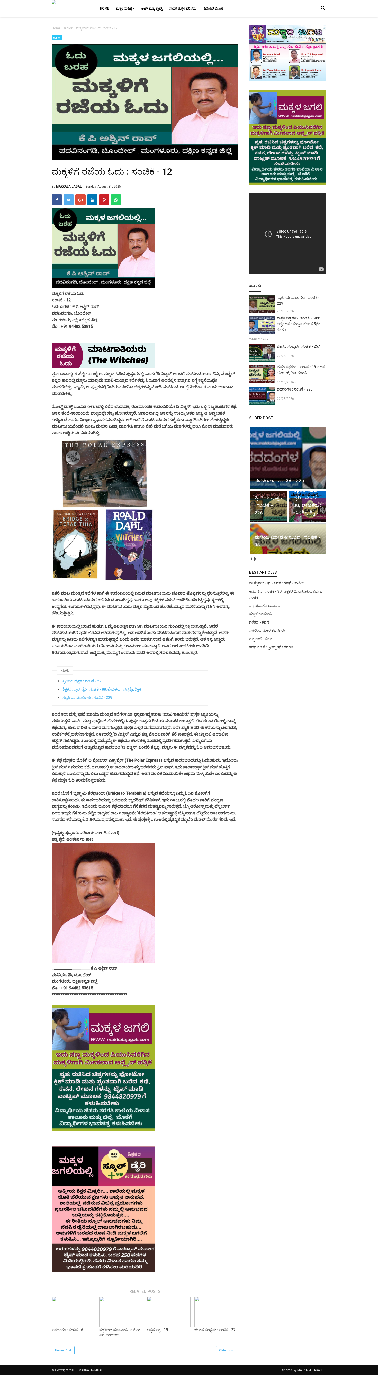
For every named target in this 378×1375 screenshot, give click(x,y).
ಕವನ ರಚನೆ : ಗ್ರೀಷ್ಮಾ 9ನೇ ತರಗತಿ (271, 647)
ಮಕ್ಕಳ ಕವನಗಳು (260, 614)
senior (57, 37)
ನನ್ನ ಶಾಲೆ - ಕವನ (260, 639)
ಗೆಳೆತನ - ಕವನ (259, 622)
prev (251, 559)
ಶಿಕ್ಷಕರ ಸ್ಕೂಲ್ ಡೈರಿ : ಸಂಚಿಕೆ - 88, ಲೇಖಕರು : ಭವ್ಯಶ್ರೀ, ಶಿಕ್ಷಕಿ (101, 689)
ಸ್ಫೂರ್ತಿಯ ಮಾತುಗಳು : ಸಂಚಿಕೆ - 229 (87, 697)
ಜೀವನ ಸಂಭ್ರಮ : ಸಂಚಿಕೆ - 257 (298, 346)
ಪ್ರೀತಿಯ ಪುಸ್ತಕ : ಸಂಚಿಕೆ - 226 (82, 681)
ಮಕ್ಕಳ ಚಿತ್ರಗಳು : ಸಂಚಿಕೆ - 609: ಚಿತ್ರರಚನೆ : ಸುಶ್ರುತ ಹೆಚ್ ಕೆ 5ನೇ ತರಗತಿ (298, 324)
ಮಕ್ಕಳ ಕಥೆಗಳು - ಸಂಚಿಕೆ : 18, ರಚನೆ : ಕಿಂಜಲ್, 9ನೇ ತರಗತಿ (301, 370)
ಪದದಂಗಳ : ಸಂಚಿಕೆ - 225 (294, 389)
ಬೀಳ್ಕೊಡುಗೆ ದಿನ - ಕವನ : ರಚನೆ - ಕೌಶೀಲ (276, 583)
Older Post (226, 1350)
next (255, 559)
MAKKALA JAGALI (91, 1370)
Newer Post (63, 1350)
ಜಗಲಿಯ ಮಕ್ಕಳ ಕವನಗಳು (267, 630)
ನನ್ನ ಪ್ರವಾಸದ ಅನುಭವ (265, 605)
